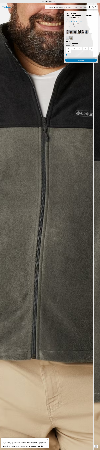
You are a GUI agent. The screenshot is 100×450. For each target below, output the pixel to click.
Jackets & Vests (74, 13)
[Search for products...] (89, 7)
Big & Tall (68, 13)
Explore (85, 7)
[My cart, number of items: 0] (95, 7)
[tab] (68, 45)
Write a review (80, 24)
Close (47, 439)
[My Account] (92, 7)
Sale (81, 7)
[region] (50, 226)
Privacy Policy (40, 446)
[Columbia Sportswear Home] (6, 7)
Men (57, 7)
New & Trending (50, 7)
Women (61, 7)
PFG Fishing (75, 7)
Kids (65, 7)
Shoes (69, 7)
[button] (96, 446)
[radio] (67, 32)
